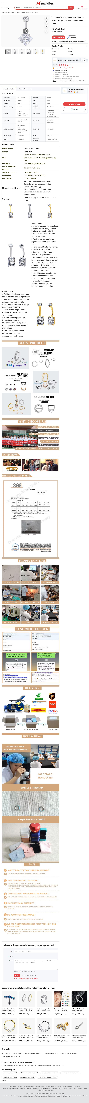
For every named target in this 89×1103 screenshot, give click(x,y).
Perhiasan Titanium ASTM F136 (31, 1053)
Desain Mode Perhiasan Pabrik (50, 1073)
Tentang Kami (12, 1086)
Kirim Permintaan (58, 37)
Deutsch (48, 1088)
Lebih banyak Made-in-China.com (53, 1086)
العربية (60, 1088)
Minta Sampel (82, 41)
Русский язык (36, 1088)
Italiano (43, 1088)
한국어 (65, 1088)
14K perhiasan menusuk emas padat (11, 1053)
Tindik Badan (34, 12)
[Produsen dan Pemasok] (44, 3)
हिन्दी (75, 1088)
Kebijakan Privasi (40, 1086)
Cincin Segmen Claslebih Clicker (10, 1056)
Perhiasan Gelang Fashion (27, 1077)
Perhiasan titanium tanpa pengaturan (54, 1053)
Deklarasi (20, 1086)
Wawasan (77, 1086)
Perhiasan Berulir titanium (73, 1053)
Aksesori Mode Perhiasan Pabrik (29, 1073)
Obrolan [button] (73, 37)
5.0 (69, 92)
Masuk (54, 81)
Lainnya (4, 1080)
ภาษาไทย (80, 1088)
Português (22, 1088)
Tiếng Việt (40, 1090)
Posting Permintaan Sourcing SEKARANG (26, 978)
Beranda (4, 12)
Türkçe (85, 1088)
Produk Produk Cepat (68, 1086)
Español (16, 1088)
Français (29, 1088)
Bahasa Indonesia (49, 1090)
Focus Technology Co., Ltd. (40, 1093)
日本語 (70, 1088)
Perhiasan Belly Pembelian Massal (47, 1077)
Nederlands (54, 1088)
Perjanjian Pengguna (29, 1086)
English (11, 1088)
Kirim (17, 975)
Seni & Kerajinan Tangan (13, 12)
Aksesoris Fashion (25, 12)
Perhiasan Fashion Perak (10, 1077)
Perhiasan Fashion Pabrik (10, 1073)
